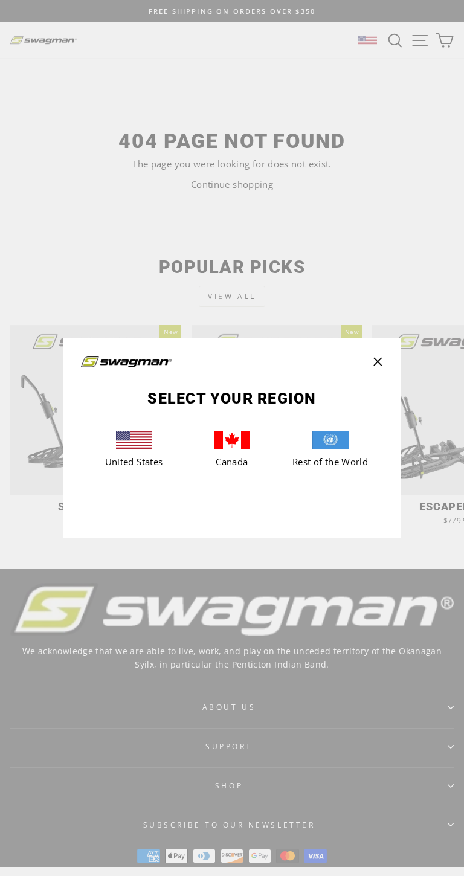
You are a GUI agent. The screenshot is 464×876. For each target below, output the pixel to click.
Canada (232, 462)
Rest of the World (330, 462)
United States (134, 462)
